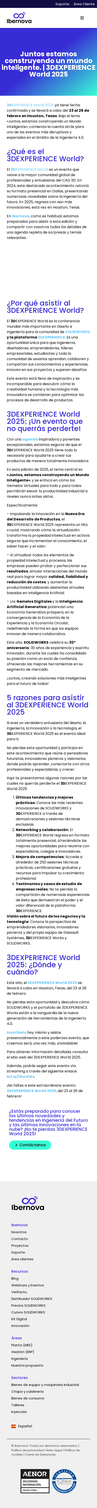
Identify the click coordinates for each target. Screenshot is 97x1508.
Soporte (62, 4)
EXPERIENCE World (29, 169)
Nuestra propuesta (27, 1365)
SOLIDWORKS (77, 331)
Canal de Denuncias (40, 1454)
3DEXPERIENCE (51, 337)
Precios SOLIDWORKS (28, 1305)
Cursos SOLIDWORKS (28, 1312)
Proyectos (19, 1245)
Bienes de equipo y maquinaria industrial (45, 1384)
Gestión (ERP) (22, 1351)
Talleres (17, 1405)
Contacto (19, 1238)
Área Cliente (84, 4)
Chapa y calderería (27, 1391)
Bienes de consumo (27, 1398)
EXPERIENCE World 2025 (30, 105)
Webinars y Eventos (27, 1285)
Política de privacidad (27, 1450)
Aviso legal (54, 1450)
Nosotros (19, 1232)
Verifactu (19, 1292)
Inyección (19, 1411)
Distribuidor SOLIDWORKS (31, 1298)
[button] (82, 18)
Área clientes (22, 1259)
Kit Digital (19, 1319)
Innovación (20, 1325)
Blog (14, 1278)
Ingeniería (19, 1358)
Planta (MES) (21, 1345)
